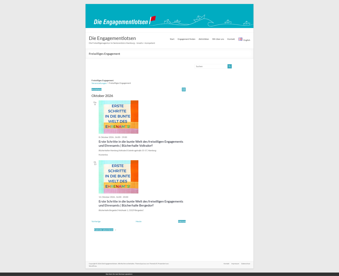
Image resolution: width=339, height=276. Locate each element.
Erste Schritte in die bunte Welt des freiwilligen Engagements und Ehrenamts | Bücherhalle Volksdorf (141, 143)
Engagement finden (186, 39)
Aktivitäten (204, 39)
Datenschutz (245, 264)
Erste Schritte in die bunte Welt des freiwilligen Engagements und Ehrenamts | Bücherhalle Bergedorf (141, 203)
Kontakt (231, 39)
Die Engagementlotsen (112, 38)
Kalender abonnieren (103, 229)
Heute (138, 221)
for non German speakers (135, 274)
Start (172, 39)
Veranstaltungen (99, 83)
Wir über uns (218, 39)
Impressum (235, 264)
